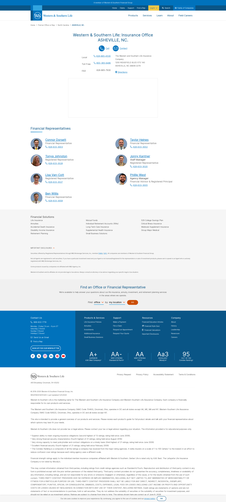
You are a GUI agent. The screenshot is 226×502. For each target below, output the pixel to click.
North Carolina (63, 25)
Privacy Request (124, 374)
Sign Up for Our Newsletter (45, 348)
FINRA (100, 253)
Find (90, 302)
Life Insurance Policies (92, 322)
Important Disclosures (150, 334)
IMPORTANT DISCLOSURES (41, 248)
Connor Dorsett (55, 139)
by (106, 302)
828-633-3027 (55, 182)
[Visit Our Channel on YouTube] (63, 356)
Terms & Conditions (187, 374)
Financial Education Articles (152, 322)
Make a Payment (119, 322)
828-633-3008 (55, 201)
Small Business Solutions (93, 337)
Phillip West (138, 175)
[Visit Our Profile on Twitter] (39, 356)
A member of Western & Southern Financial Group (113, 3)
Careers (174, 337)
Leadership (175, 330)
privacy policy (149, 499)
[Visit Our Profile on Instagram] (45, 356)
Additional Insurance (92, 333)
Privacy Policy (142, 374)
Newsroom (175, 333)
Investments (89, 330)
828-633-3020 (140, 166)
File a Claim (117, 326)
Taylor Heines (139, 139)
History (174, 326)
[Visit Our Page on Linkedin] (51, 356)
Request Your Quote (121, 333)
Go (132, 302)
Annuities (87, 326)
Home (33, 25)
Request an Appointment (123, 330)
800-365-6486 (103, 63)
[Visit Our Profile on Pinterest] (57, 356)
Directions (122, 72)
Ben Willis (51, 193)
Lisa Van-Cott (54, 175)
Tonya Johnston (56, 156)
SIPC (105, 253)
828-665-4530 (103, 56)
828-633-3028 (55, 163)
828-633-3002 (140, 147)
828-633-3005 (140, 185)
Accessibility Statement (163, 374)
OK (161, 499)
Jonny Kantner (140, 156)
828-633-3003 (55, 147)
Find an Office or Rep (46, 25)
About (173, 322)
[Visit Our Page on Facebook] (33, 356)
